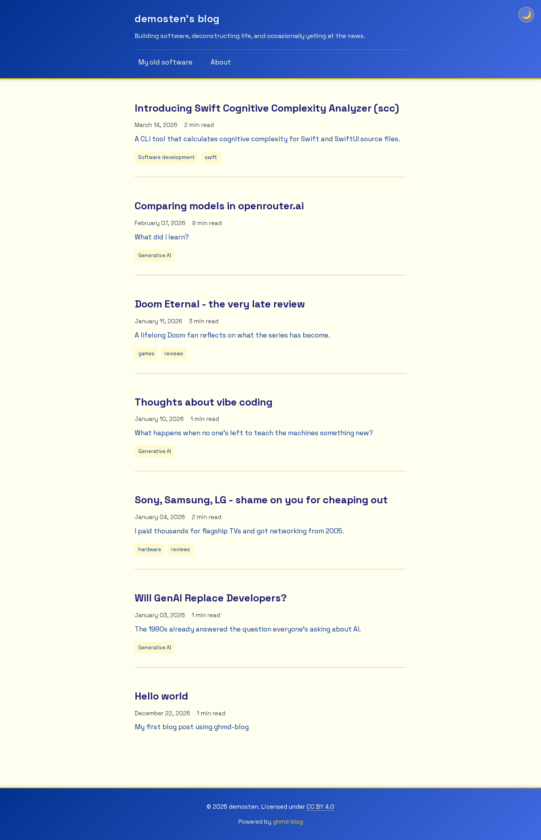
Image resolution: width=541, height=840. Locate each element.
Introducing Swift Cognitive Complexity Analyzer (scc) (267, 108)
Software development (166, 157)
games (146, 353)
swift (211, 157)
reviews (173, 353)
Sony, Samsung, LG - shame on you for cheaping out (261, 499)
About (221, 62)
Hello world (161, 696)
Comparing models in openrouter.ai (219, 205)
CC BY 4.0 (320, 806)
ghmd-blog (288, 821)
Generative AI (154, 255)
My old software (165, 62)
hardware (149, 549)
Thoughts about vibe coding (203, 402)
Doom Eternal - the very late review (220, 304)
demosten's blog (177, 18)
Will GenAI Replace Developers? (211, 598)
